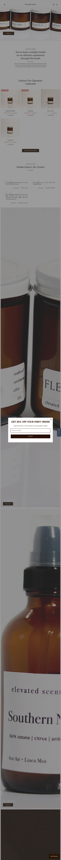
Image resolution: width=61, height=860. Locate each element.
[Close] (51, 419)
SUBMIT (30, 436)
